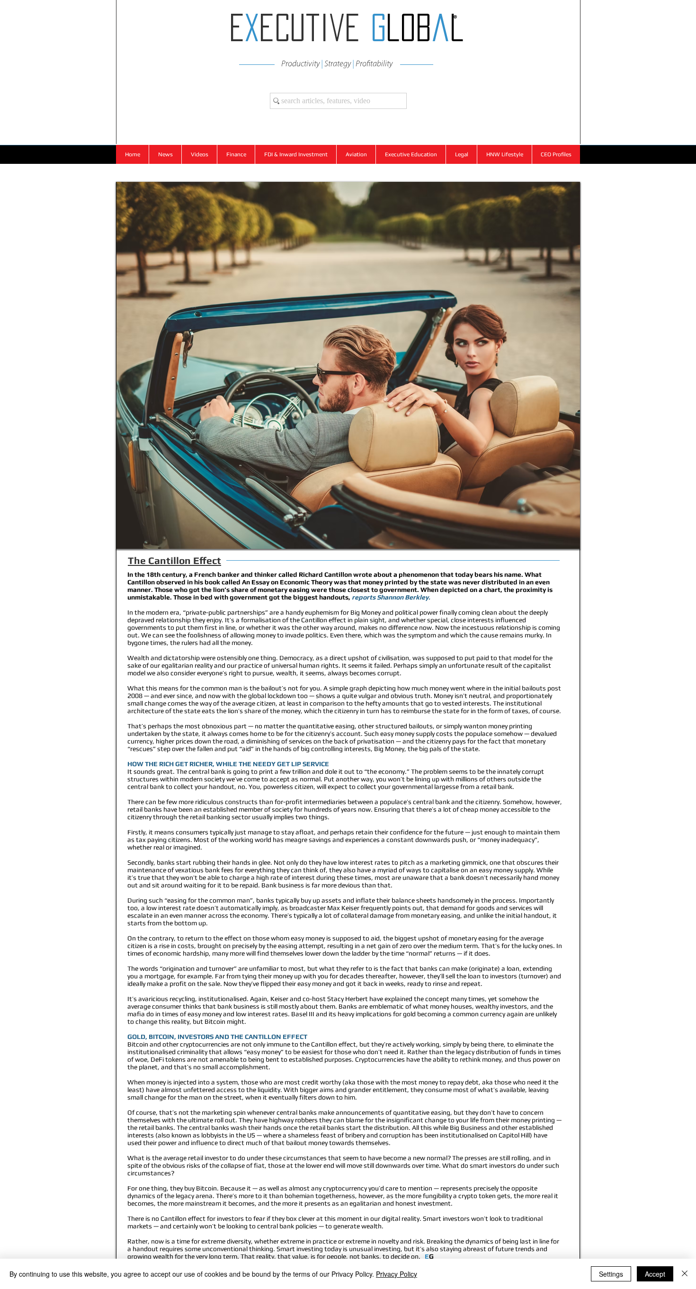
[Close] (684, 1273)
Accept (655, 1274)
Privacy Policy (396, 1274)
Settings (611, 1274)
